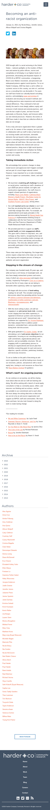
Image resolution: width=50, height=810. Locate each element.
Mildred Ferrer (7, 624)
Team (25, 777)
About (25, 767)
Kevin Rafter (6, 610)
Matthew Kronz (7, 632)
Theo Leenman (7, 695)
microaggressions (23, 302)
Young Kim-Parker (8, 720)
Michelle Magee (7, 639)
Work (25, 772)
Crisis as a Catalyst (36, 280)
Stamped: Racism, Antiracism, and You (22, 421)
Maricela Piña (7, 642)
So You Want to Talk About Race (19, 427)
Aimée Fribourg (7, 518)
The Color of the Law (15, 430)
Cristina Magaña (8, 543)
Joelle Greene (7, 586)
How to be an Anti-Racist (16, 435)
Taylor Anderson (8, 706)
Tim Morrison (7, 699)
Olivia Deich (6, 660)
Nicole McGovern (8, 653)
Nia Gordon (6, 649)
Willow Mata (6, 716)
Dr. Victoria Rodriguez (35, 320)
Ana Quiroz (6, 526)
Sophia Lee (6, 688)
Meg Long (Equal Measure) (11, 635)
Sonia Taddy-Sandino (9, 692)
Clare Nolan (6, 547)
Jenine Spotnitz (7, 596)
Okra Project (29, 199)
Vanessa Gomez (8, 713)
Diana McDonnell (8, 557)
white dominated (25, 278)
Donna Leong (7, 554)
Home (25, 761)
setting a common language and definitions (25, 297)
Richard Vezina (7, 677)
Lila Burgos (6, 614)
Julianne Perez (7, 593)
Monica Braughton (8, 621)
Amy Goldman (7, 522)
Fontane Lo (6, 571)
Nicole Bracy (6, 646)
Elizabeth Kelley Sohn (10, 564)
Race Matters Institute (16, 368)
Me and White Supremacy (17, 418)
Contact (25, 793)
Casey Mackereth (8, 540)
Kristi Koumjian (7, 607)
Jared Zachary (7, 600)
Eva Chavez (6, 561)
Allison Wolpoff (7, 529)
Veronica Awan (7, 709)
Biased (10, 433)
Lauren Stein (6, 617)
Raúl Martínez (7, 674)
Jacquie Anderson (8, 582)
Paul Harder (6, 663)
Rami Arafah (6, 670)
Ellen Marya (6, 568)
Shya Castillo (7, 681)
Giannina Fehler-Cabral (10, 575)
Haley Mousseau (8, 578)
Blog (25, 782)
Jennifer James (7, 589)
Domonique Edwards (9, 550)
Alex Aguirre (6, 511)
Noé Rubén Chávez (9, 656)
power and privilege (30, 96)
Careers (25, 787)
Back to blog (25, 737)
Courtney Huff (7, 536)
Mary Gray (6, 628)
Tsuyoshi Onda (7, 702)
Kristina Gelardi (7, 603)
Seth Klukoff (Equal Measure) (12, 684)
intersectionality (13, 304)
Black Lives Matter (21, 195)
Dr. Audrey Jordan (30, 332)
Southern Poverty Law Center (18, 202)
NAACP (21, 199)
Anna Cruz (6, 515)
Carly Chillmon (7, 533)
